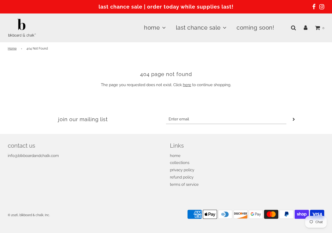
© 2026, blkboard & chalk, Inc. (29, 215)
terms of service (184, 184)
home (175, 155)
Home (12, 48)
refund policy (181, 177)
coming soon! (255, 27)
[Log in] (305, 27)
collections (179, 162)
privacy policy (182, 170)
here (187, 85)
